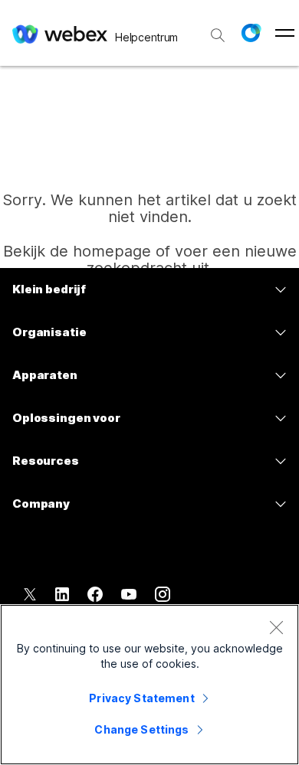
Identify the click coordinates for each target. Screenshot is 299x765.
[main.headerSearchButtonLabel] (218, 30)
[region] (149, 684)
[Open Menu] (285, 33)
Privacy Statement (141, 698)
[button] (251, 33)
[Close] (276, 627)
